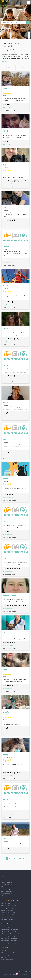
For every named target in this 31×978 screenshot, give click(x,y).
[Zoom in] (29, 33)
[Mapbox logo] (3, 38)
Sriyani (5, 131)
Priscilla (6, 286)
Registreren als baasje (7, 891)
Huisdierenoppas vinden (8, 889)
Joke (4, 439)
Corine (5, 88)
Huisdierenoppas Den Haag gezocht (10, 936)
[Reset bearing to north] (29, 37)
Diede (5, 669)
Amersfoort (6, 91)
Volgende (21, 858)
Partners (4, 957)
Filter (7, 67)
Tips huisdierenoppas (7, 884)
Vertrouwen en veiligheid (8, 952)
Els (4, 521)
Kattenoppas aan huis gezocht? (9, 908)
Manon (5, 479)
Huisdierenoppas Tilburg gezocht (9, 940)
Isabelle (6, 712)
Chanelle (6, 328)
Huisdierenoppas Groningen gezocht (10, 933)
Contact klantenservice (7, 961)
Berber (5, 165)
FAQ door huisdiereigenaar (8, 895)
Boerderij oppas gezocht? (8, 917)
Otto (4, 558)
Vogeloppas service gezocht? (8, 912)
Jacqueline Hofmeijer (11, 595)
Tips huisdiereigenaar (7, 893)
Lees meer (4, 61)
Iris (4, 632)
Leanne (6, 838)
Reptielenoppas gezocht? (8, 914)
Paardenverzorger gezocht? (8, 919)
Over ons (4, 950)
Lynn (4, 208)
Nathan (5, 365)
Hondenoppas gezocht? (7, 903)
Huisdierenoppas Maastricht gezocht (10, 943)
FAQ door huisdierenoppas (8, 886)
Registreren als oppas (7, 882)
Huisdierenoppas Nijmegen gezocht (10, 938)
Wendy (5, 755)
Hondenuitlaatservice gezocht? (9, 905)
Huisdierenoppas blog (7, 955)
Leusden (6, 167)
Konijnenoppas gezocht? (7, 910)
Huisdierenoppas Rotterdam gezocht (10, 929)
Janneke (6, 247)
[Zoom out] (29, 35)
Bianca (5, 799)
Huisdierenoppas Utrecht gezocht (9, 931)
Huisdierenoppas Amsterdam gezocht (10, 927)
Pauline (5, 402)
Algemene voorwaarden (7, 959)
